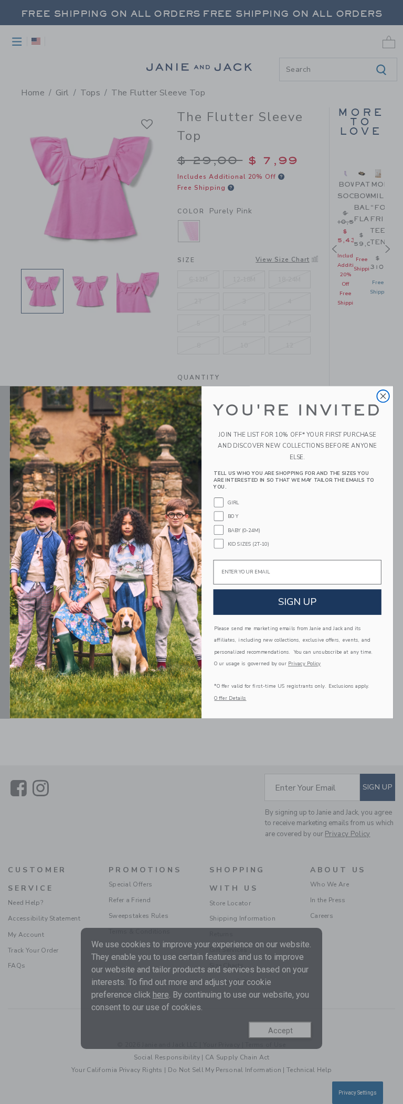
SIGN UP (297, 601)
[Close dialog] (383, 395)
